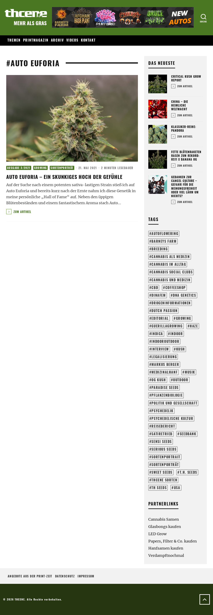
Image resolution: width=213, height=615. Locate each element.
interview (160, 349)
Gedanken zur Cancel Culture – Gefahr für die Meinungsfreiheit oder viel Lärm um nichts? (185, 186)
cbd (154, 287)
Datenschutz (65, 576)
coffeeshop (175, 287)
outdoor (180, 379)
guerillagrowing (166, 325)
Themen (14, 40)
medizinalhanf (164, 372)
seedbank (188, 433)
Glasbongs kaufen (164, 526)
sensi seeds (161, 441)
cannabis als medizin (170, 256)
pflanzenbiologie (167, 395)
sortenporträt (165, 464)
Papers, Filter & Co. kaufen (172, 541)
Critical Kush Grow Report (186, 78)
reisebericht (163, 426)
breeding (159, 248)
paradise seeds (165, 387)
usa (177, 487)
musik (190, 372)
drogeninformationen (171, 302)
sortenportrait (165, 456)
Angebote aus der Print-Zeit (30, 576)
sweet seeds (161, 472)
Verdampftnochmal (166, 555)
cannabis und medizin (170, 279)
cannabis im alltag (168, 264)
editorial (160, 318)
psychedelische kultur (172, 418)
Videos (72, 40)
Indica (157, 333)
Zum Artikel (21, 211)
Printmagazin (35, 40)
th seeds (159, 487)
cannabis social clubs (172, 271)
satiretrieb (161, 433)
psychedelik (162, 410)
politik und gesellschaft (174, 403)
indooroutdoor (165, 341)
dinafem (158, 295)
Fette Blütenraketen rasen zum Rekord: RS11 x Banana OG (186, 155)
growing (183, 318)
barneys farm (163, 241)
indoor (176, 333)
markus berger (165, 364)
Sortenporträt (62, 168)
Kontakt (88, 40)
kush (180, 349)
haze (194, 325)
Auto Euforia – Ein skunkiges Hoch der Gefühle (64, 176)
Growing (40, 168)
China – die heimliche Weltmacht (179, 105)
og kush (158, 379)
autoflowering (164, 233)
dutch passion (164, 310)
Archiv (57, 40)
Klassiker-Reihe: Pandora (183, 128)
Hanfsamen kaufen (165, 548)
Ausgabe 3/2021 (18, 168)
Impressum (86, 576)
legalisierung (164, 356)
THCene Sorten (164, 479)
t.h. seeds (188, 472)
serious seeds (163, 449)
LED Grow (157, 533)
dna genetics (184, 295)
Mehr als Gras (30, 23)
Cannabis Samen (163, 519)
